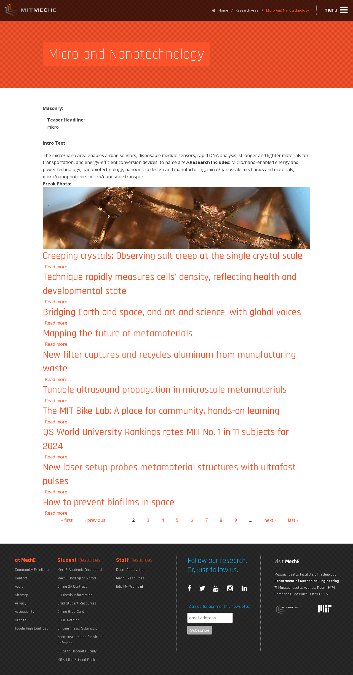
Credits (20, 620)
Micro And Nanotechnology (287, 10)
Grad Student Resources (77, 603)
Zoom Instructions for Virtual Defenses (80, 640)
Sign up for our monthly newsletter (219, 606)
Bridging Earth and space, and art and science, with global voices (172, 312)
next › (270, 520)
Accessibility (24, 611)
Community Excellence (32, 569)
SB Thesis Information (74, 595)
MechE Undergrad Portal (76, 578)
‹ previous (95, 520)
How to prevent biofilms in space (109, 502)
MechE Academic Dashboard (79, 569)
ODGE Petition (68, 620)
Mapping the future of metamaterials (117, 333)
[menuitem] (220, 10)
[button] (337, 10)
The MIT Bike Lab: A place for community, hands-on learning (161, 411)
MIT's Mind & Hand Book (76, 659)
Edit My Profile (128, 586)
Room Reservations (131, 569)
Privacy (20, 603)
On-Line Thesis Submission (78, 628)
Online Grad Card (70, 611)
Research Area (247, 10)
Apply (19, 586)
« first (67, 520)
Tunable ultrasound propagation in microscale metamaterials (165, 390)
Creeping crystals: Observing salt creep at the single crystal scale (173, 256)
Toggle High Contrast (31, 628)
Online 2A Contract (72, 586)
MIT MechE (30, 11)
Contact (21, 578)
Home (223, 10)
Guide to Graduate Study (77, 651)
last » (293, 520)
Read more (56, 267)
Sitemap (21, 595)
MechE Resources (130, 578)
